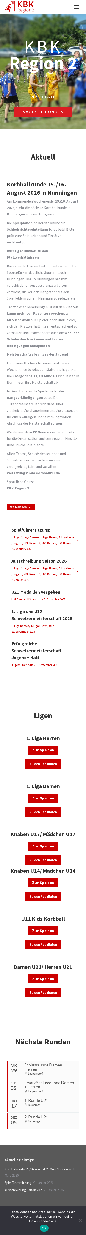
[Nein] (80, 1220)
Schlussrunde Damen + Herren (44, 1067)
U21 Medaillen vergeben (35, 592)
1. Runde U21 (36, 1100)
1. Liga (15, 537)
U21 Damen (49, 543)
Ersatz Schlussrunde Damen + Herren (49, 1084)
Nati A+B (27, 665)
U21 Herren (64, 543)
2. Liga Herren (67, 537)
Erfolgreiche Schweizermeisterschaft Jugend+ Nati (36, 650)
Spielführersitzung (30, 530)
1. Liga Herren (48, 537)
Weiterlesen (18, 507)
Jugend (17, 543)
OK (44, 1228)
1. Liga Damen (30, 537)
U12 (51, 626)
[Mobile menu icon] (76, 6)
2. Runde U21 (36, 1117)
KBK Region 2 (32, 543)
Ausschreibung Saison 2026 (39, 561)
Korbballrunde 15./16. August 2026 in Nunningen (38, 1169)
